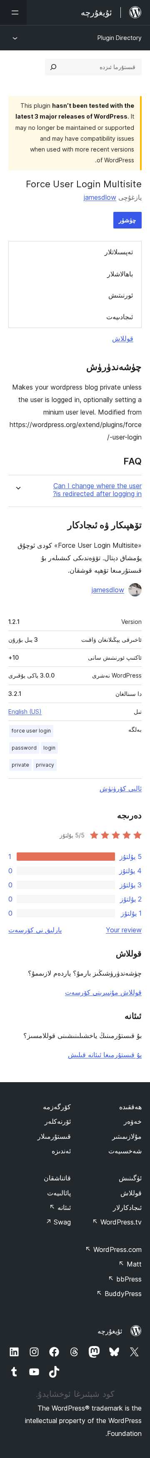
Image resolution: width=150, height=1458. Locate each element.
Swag (58, 1222)
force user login (31, 731)
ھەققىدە (130, 1107)
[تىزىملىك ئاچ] (13, 12)
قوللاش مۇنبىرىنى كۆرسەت (103, 992)
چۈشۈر (127, 220)
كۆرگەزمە (57, 1107)
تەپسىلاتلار (119, 252)
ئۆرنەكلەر (58, 1121)
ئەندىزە (61, 1151)
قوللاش (122, 338)
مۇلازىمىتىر (127, 1136)
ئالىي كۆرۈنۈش (121, 788)
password (24, 748)
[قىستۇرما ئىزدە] (53, 67)
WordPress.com (113, 1249)
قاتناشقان (57, 1178)
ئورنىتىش (120, 295)
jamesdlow (100, 197)
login (49, 748)
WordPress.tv (117, 1222)
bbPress (125, 1279)
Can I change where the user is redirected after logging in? (97, 490)
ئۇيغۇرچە (110, 1331)
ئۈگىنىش (130, 1178)
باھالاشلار (120, 274)
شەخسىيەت (125, 1151)
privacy (45, 765)
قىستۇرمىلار (54, 1136)
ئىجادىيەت (119, 317)
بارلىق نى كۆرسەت (35, 930)
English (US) (25, 711)
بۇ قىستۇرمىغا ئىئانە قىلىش (105, 1055)
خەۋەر (133, 1121)
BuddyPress (119, 1293)
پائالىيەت (59, 1193)
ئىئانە (60, 1207)
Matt (130, 1264)
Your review (124, 930)
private (20, 765)
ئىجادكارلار (127, 1207)
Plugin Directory (120, 37)
